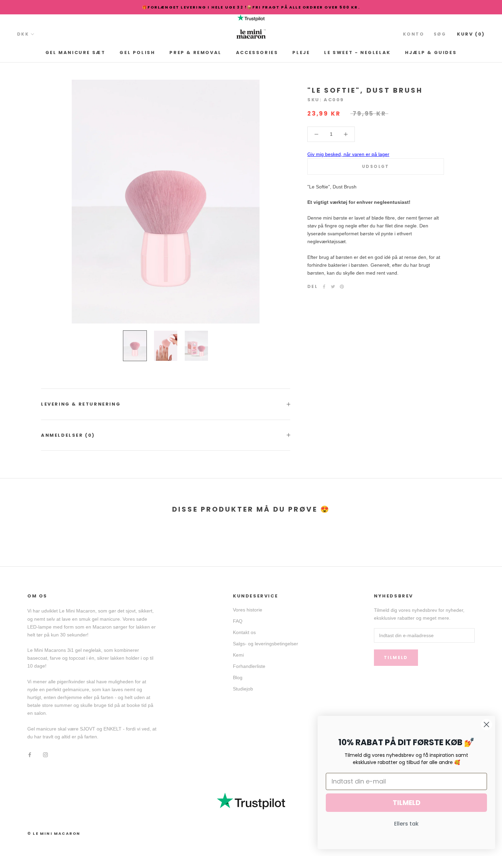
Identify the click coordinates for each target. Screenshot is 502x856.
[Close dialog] (486, 724)
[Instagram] (45, 754)
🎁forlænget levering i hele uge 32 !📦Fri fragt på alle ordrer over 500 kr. (251, 7)
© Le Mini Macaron (53, 833)
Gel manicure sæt (75, 52)
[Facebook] (324, 287)
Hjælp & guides (431, 52)
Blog (237, 677)
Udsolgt (375, 166)
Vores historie (247, 610)
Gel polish (137, 52)
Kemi (238, 655)
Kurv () (471, 34)
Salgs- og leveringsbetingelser (265, 643)
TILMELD (406, 802)
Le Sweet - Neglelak (357, 52)
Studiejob (243, 689)
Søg (440, 34)
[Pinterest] (342, 287)
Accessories (257, 52)
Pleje (301, 52)
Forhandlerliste (249, 666)
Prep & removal (195, 52)
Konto (413, 34)
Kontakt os (244, 632)
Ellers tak (406, 824)
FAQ (237, 621)
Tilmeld (396, 657)
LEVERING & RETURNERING (81, 404)
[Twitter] (333, 287)
